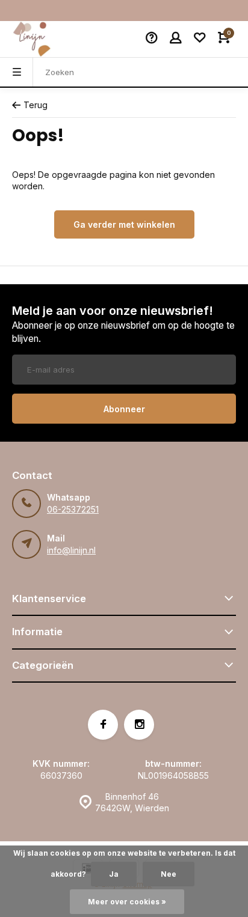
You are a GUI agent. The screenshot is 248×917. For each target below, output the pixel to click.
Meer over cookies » (127, 901)
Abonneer (124, 409)
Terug (35, 105)
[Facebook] (103, 725)
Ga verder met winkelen (124, 224)
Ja (114, 874)
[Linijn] (48, 39)
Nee (168, 874)
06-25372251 (73, 509)
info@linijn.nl (71, 550)
